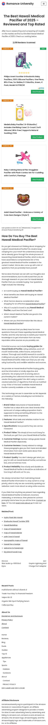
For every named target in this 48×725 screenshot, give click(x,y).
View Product (37, 92)
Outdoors (7, 673)
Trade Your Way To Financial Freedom (17, 593)
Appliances (6, 657)
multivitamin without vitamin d (14, 589)
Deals (4, 646)
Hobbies (6, 669)
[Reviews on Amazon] (24, 73)
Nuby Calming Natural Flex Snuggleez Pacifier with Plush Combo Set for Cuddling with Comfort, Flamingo (23, 173)
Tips (4, 661)
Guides (4, 650)
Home (4, 634)
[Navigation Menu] (43, 4)
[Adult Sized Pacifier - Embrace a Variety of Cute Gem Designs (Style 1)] (24, 200)
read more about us (24, 503)
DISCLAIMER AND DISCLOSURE (13, 688)
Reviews (5, 638)
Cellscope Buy (7, 605)
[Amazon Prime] (41, 88)
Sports (4, 665)
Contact (5, 627)
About (4, 623)
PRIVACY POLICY (9, 684)
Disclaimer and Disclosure (12, 616)
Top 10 (4, 654)
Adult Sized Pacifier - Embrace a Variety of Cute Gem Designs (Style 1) (23, 213)
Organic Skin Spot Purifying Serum (15, 601)
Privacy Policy (7, 620)
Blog (3, 642)
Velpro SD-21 (7, 597)
